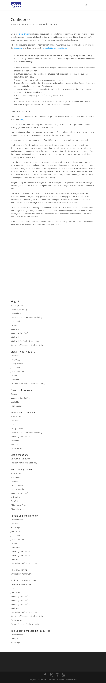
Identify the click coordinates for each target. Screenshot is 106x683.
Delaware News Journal (20, 459)
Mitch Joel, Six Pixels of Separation (25, 341)
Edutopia (14, 638)
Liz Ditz (14, 325)
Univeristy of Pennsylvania (21, 574)
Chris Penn (15, 355)
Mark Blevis (15, 329)
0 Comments (52, 24)
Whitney (16, 24)
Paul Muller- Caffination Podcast (24, 563)
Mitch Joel (15, 337)
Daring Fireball (17, 363)
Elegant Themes (47, 679)
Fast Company (17, 485)
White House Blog (18, 505)
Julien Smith (15, 321)
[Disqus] (53, 258)
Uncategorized (39, 24)
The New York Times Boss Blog (24, 463)
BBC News (15, 477)
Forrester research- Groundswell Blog (26, 317)
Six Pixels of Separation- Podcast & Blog (27, 345)
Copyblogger (16, 359)
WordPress (72, 679)
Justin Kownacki (17, 371)
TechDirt (14, 501)
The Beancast (16, 406)
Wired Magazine (17, 509)
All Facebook (16, 416)
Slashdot (14, 444)
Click (12, 424)
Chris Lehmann (17, 313)
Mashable (15, 379)
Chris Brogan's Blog (19, 309)
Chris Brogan (24, 34)
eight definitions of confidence (54, 48)
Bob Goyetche (17, 305)
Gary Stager (15, 527)
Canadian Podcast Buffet (21, 584)
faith (21, 119)
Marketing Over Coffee (20, 333)
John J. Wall (15, 531)
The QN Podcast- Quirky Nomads (25, 624)
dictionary (18, 48)
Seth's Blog (15, 497)
